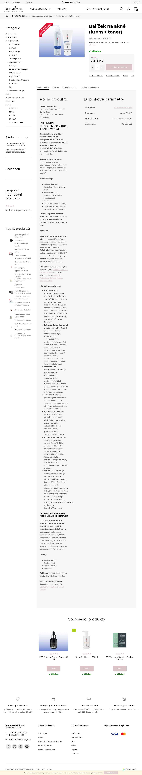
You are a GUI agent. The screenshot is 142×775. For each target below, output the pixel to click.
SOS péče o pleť (14, 73)
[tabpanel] (53, 653)
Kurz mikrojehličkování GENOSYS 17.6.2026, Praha (15, 151)
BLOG (6, 2)
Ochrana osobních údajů (46, 750)
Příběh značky (76, 733)
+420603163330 (20, 746)
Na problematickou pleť (123, 107)
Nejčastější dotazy (77, 737)
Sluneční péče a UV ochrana (19, 80)
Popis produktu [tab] (43, 87)
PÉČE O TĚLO (10, 101)
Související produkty (89, 87)
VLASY (8, 94)
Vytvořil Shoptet (130, 769)
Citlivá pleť (12, 66)
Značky (8, 105)
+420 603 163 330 (18, 733)
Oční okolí (12, 48)
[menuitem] (40, 8)
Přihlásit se (28, 2)
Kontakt (73, 745)
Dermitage (8, 746)
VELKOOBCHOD (11, 37)
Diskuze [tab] (56, 87)
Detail (53, 668)
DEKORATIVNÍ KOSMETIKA (15, 98)
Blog (72, 741)
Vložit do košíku (118, 67)
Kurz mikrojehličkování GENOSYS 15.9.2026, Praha (16, 144)
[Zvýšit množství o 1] (102, 67)
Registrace (16, 2)
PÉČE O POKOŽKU (12, 41)
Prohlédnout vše (11, 34)
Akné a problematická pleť (18, 69)
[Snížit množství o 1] (93, 67)
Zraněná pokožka (15, 59)
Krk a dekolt (13, 83)
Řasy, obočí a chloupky (17, 91)
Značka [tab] (69, 87)
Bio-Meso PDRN (14, 44)
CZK (135, 2)
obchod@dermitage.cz (20, 739)
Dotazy (40, 737)
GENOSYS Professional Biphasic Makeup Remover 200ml (51, 278)
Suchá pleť (12, 55)
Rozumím (111, 773)
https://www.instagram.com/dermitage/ (14, 746)
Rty (10, 87)
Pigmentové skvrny (15, 62)
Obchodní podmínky (45, 745)
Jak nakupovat (43, 733)
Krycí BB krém (14, 76)
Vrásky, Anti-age (14, 51)
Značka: (96, 76)
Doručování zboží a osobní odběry (50, 741)
